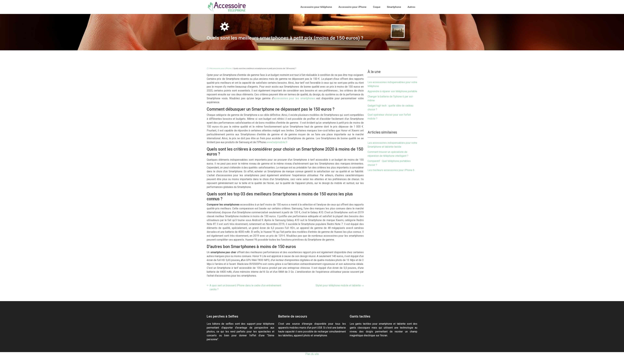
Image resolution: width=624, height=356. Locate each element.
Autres (411, 7)
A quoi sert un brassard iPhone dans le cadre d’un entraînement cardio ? (245, 287)
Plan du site (312, 354)
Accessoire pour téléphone (316, 7)
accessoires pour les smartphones (294, 98)
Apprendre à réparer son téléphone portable (392, 91)
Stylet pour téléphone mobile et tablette (338, 285)
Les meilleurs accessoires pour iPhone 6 (391, 170)
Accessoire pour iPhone (352, 7)
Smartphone (394, 7)
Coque (376, 7)
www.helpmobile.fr (276, 142)
